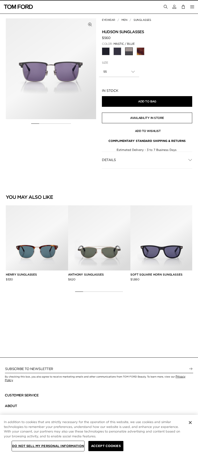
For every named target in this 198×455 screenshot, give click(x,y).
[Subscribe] (190, 368)
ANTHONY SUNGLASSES (86, 274)
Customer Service (21, 395)
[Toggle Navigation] (192, 7)
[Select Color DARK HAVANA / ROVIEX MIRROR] (140, 51)
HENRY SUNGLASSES (21, 274)
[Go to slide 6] (119, 291)
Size (105, 62)
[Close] (190, 422)
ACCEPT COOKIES (106, 446)
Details (109, 160)
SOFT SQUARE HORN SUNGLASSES (156, 274)
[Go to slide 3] (51, 123)
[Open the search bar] (166, 7)
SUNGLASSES (142, 20)
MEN (124, 20)
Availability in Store (147, 118)
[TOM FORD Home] (18, 7)
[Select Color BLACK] (106, 51)
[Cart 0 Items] (183, 6)
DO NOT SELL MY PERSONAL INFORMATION (48, 446)
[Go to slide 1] (35, 123)
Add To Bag (147, 101)
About (11, 406)
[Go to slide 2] (43, 123)
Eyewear (108, 20)
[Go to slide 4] (59, 123)
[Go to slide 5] (67, 123)
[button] (174, 7)
